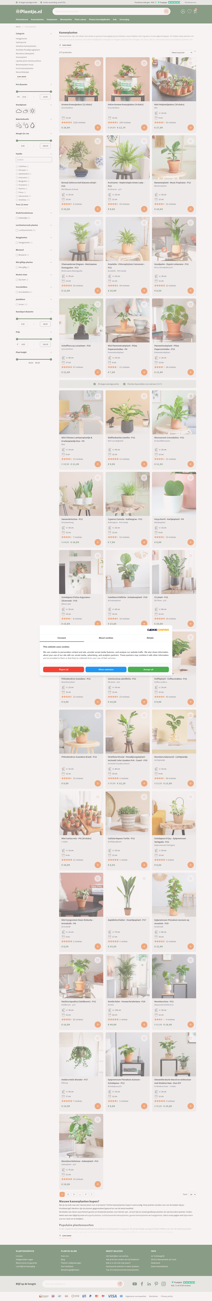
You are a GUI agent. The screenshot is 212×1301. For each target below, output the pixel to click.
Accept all (148, 669)
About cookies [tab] (106, 638)
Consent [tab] (62, 638)
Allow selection (106, 669)
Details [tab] (150, 638)
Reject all (63, 669)
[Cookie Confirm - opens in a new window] (158, 630)
